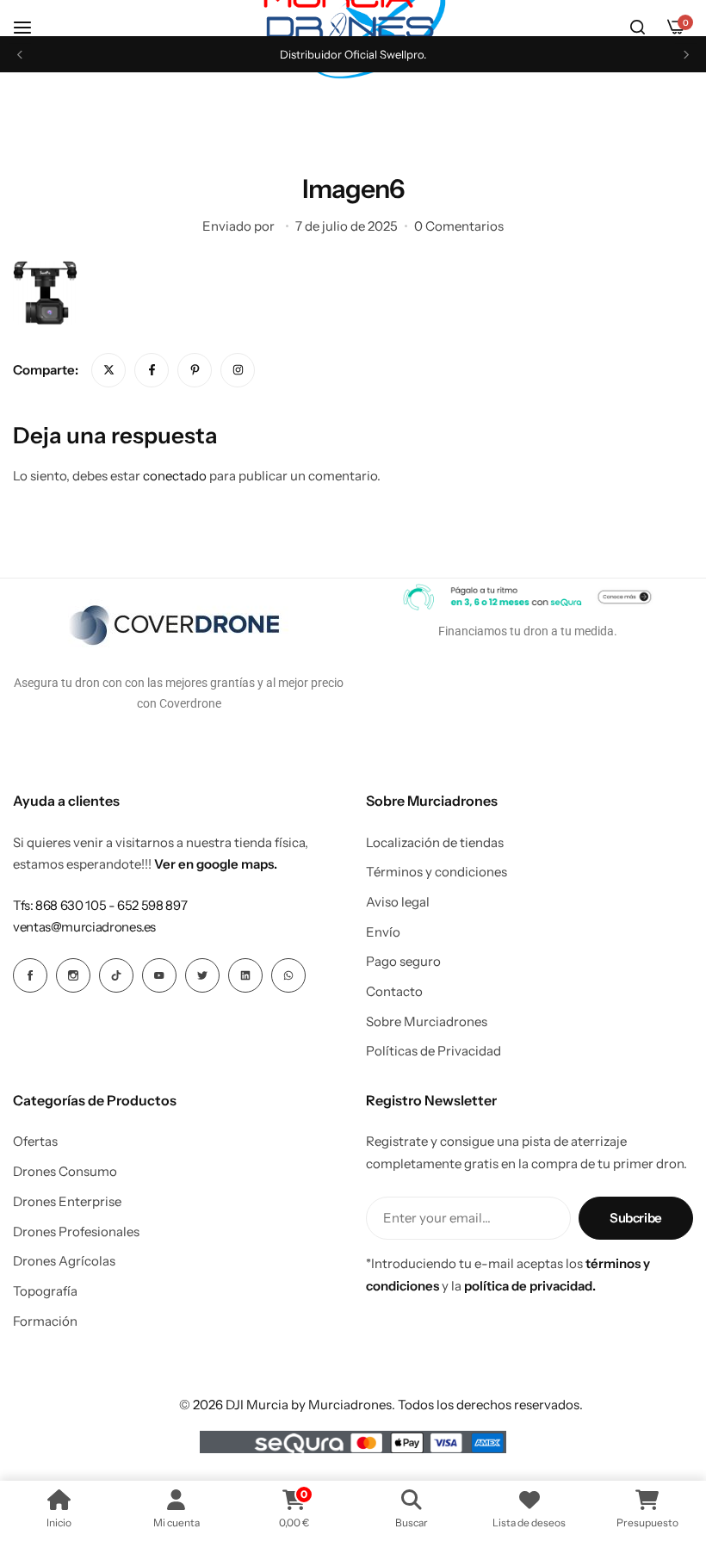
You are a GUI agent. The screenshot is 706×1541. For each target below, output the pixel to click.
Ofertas (35, 1141)
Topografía (45, 1291)
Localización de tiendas (435, 843)
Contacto (394, 991)
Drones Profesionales (76, 1232)
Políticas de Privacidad (433, 1051)
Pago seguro (403, 961)
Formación (45, 1321)
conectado (175, 475)
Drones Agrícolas (64, 1261)
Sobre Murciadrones (426, 1022)
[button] (20, 54)
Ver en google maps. (215, 864)
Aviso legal (398, 902)
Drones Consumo (65, 1171)
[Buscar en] (637, 27)
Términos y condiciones (436, 872)
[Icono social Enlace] (30, 975)
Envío (383, 932)
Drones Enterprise (67, 1202)
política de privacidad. (530, 1286)
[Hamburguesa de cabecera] (31, 27)
